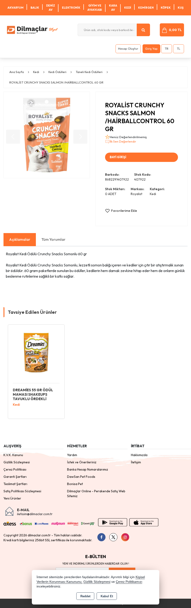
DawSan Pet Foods (81, 477)
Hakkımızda (139, 455)
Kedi (127, 7)
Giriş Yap (151, 48)
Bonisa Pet (75, 484)
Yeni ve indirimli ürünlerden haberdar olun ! (95, 563)
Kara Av (113, 7)
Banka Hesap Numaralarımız (87, 469)
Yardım (72, 455)
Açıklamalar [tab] (19, 239)
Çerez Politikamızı (129, 582)
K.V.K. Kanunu (13, 455)
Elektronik (71, 7)
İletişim (136, 462)
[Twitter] (113, 537)
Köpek (166, 7)
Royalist (136, 194)
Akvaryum (15, 7)
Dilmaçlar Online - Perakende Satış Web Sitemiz (96, 493)
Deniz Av (50, 7)
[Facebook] (101, 537)
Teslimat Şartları (15, 484)
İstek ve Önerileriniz (81, 462)
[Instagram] (125, 537)
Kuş (181, 7)
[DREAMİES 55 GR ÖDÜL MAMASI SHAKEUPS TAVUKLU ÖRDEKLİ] (36, 352)
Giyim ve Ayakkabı (94, 7)
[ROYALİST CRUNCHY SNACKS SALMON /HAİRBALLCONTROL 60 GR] (47, 135)
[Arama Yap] (143, 30)
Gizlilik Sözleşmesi (16, 462)
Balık (35, 7)
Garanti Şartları (15, 477)
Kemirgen (146, 7)
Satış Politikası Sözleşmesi (22, 491)
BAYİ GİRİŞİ (118, 157)
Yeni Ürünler (12, 498)
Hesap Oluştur (128, 48)
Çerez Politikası (14, 469)
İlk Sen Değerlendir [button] (123, 141)
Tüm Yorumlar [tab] (53, 239)
